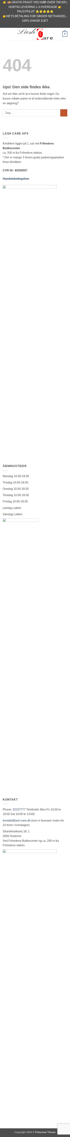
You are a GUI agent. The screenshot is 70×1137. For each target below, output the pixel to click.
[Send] (63, 112)
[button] (5, 34)
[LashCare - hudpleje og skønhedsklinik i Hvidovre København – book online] (35, 34)
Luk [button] (2, 25)
